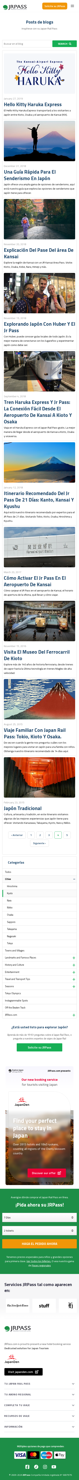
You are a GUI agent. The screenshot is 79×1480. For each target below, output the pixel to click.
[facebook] (27, 1467)
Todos (8, 872)
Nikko (9, 907)
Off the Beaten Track (15, 1007)
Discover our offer (44, 1173)
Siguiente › (39, 843)
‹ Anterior (17, 835)
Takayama (12, 929)
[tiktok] (36, 1467)
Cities (8, 879)
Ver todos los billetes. (38, 1261)
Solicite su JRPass (54, 6)
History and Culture (14, 965)
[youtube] (54, 1467)
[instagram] (45, 1467)
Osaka (10, 915)
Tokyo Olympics (13, 993)
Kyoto (10, 893)
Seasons (9, 986)
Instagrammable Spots (16, 1000)
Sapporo (11, 922)
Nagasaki (11, 936)
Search (62, 44)
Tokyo (10, 943)
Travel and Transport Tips (17, 979)
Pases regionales (41, 1265)
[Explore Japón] (15, 6)
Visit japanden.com (20, 1372)
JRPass (26, 1475)
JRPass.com (11, 1015)
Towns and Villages (14, 950)
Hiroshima (12, 886)
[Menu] (72, 6)
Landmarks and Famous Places (20, 957)
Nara (9, 900)
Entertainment (12, 972)
